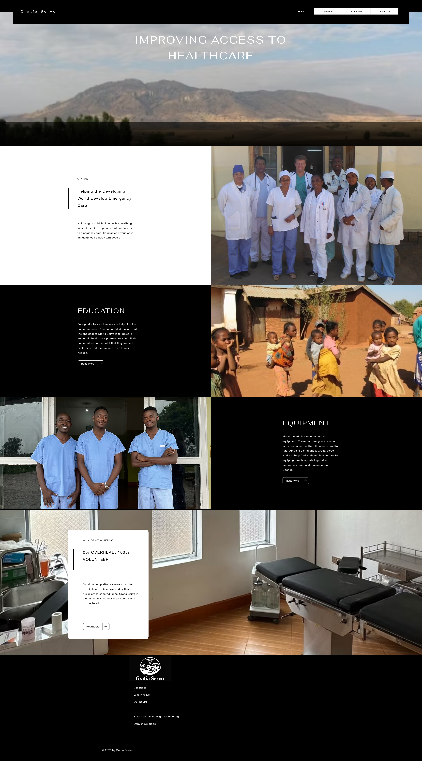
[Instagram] (409, 751)
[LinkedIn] (381, 751)
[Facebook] (390, 751)
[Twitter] (400, 751)
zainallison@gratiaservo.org (161, 716)
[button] (356, 11)
